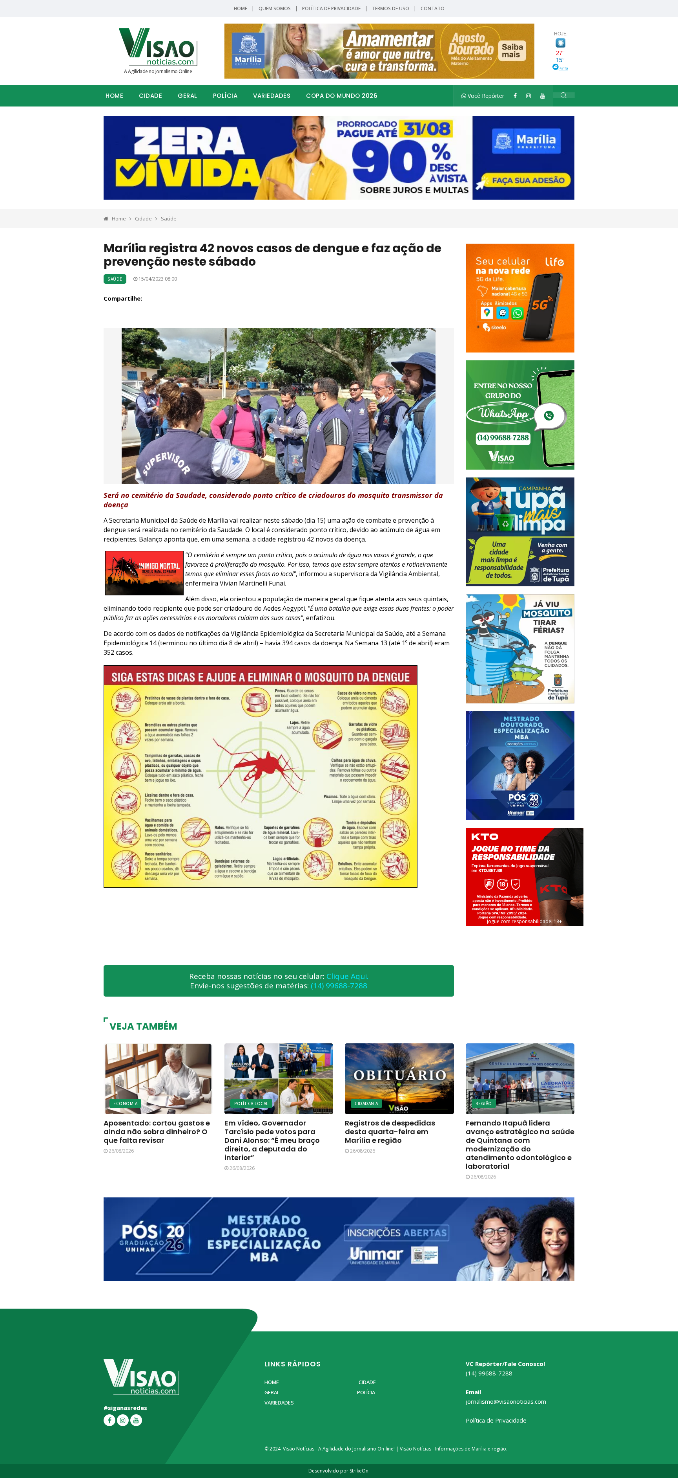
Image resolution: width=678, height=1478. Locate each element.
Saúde (169, 218)
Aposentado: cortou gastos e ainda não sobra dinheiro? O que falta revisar (157, 1131)
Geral (187, 96)
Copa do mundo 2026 (341, 96)
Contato (433, 8)
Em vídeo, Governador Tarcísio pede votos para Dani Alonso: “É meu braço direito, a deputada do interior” (272, 1140)
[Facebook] (515, 95)
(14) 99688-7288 (339, 985)
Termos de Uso (390, 8)
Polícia (225, 96)
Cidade (150, 96)
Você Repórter (485, 95)
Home (240, 8)
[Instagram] (528, 95)
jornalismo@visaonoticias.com (506, 1401)
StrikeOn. (360, 1470)
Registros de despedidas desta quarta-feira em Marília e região (390, 1131)
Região (484, 1103)
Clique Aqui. (347, 976)
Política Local (251, 1103)
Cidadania (366, 1103)
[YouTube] (542, 95)
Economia (125, 1103)
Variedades (271, 96)
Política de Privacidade (331, 8)
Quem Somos (275, 8)
